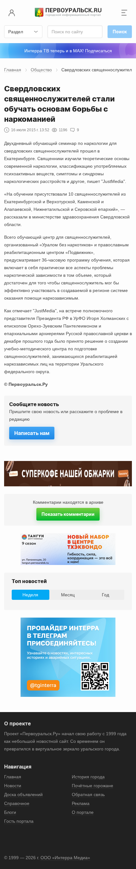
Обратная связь (88, 794)
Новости (12, 785)
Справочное (16, 803)
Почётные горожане (92, 785)
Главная (12, 69)
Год (105, 594)
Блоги (10, 812)
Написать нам (31, 433)
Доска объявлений (23, 794)
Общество (41, 69)
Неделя (30, 594)
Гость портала (19, 821)
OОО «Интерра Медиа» (65, 857)
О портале (83, 812)
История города (88, 776)
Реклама (81, 803)
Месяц (68, 594)
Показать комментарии (68, 514)
